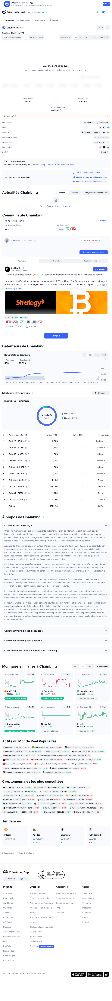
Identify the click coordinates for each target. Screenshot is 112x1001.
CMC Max (7, 908)
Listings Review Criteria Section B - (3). (57, 164)
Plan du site (8, 960)
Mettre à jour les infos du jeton (88, 173)
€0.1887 (79, 800)
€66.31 (19, 800)
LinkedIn (86, 922)
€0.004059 (87, 808)
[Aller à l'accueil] (13, 12)
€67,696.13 (50, 787)
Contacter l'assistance (66, 903)
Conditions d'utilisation (40, 898)
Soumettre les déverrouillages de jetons (91, 177)
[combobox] (65, 37)
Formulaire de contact (65, 898)
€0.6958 (56, 808)
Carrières (34, 946)
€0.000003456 (51, 804)
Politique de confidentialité (41, 903)
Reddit (85, 917)
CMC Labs (8, 903)
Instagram (87, 908)
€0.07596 (50, 800)
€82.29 (51, 795)
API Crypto (8, 922)
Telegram (86, 903)
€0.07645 (86, 804)
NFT (5, 941)
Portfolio (7, 946)
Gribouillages (9, 955)
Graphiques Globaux (12, 936)
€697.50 (80, 795)
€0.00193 (20, 791)
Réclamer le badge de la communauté (91, 181)
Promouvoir (8, 898)
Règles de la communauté (41, 927)
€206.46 (57, 812)
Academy (7, 893)
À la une (7, 912)
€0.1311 (88, 812)
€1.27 (79, 787)
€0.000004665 (22, 812)
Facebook (86, 912)
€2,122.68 (19, 795)
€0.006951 (59, 791)
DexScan (7, 927)
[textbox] (44, 243)
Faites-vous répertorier (66, 893)
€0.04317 (18, 787)
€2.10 (22, 808)
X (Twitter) (87, 893)
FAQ (58, 908)
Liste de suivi (9, 951)
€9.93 (18, 804)
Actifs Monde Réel (11, 932)
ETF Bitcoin (8, 917)
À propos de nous (38, 893)
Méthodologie (36, 941)
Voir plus (103, 221)
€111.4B (37, 12)
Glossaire (60, 912)
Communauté (88, 898)
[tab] (26, 37)
